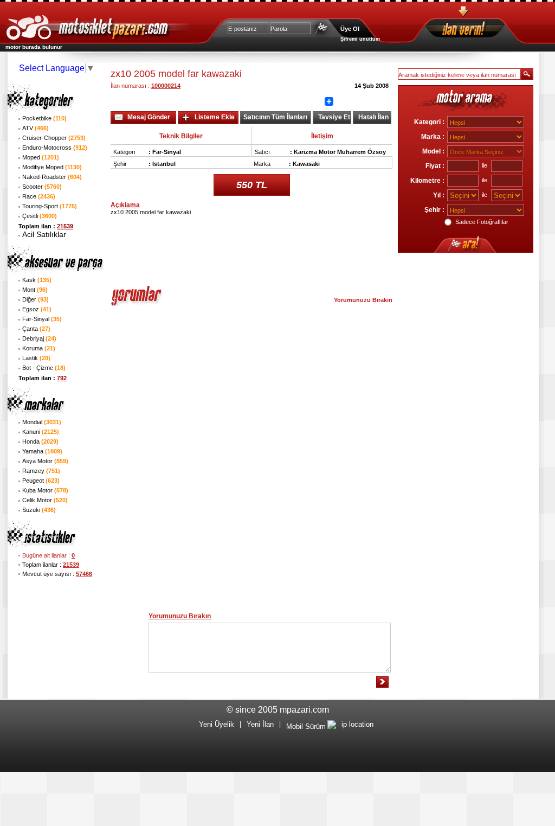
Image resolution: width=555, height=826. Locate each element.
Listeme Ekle (215, 117)
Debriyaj (39, 338)
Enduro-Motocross (54, 147)
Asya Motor (45, 461)
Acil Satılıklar (44, 234)
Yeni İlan (260, 724)
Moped (40, 157)
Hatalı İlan (373, 117)
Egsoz (36, 309)
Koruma (38, 348)
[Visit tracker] (331, 726)
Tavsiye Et (334, 117)
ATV (35, 128)
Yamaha (42, 451)
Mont (35, 289)
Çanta (36, 328)
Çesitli (39, 216)
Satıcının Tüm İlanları (275, 117)
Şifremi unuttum (360, 39)
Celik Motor (45, 500)
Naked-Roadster (52, 177)
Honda (40, 441)
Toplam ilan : (45, 226)
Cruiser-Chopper (54, 138)
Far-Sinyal (42, 319)
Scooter (42, 186)
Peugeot (41, 480)
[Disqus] (251, 454)
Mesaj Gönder (148, 117)
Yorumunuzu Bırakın (363, 300)
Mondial (41, 422)
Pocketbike (44, 118)
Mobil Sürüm (306, 726)
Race (38, 196)
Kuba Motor (45, 490)
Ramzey (41, 471)
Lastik (36, 358)
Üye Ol (349, 28)
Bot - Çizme (44, 367)
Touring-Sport (49, 206)
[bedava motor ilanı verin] (482, 30)
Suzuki (39, 510)
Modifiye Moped (52, 167)
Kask (36, 280)
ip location (357, 724)
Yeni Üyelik (216, 724)
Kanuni (40, 431)
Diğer (35, 299)
